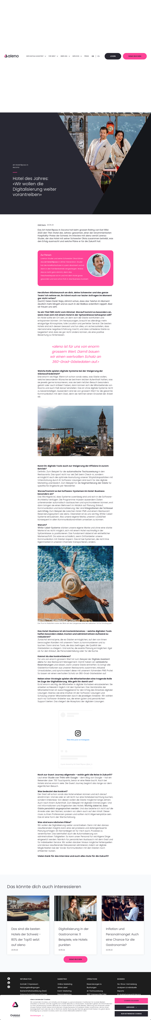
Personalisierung (64, 994)
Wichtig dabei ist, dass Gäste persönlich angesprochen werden (73, 807)
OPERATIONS (92, 979)
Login (113, 56)
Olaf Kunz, (42, 225)
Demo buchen (134, 56)
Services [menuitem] (76, 56)
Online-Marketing (65, 984)
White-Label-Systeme (49, 527)
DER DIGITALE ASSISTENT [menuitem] (35, 56)
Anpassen (130, 1007)
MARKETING (62, 979)
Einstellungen (35, 1016)
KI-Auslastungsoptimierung (129, 994)
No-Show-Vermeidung (127, 984)
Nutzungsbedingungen (30, 987)
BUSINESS (121, 979)
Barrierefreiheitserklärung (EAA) (33, 991)
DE (93, 56)
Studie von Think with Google (63, 777)
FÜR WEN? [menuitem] (52, 56)
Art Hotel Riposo (51, 262)
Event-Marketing (64, 991)
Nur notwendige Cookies (131, 1014)
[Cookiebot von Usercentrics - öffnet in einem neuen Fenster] (15, 1015)
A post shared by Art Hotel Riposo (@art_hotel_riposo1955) (83, 764)
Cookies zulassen (131, 1001)
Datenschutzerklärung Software (33, 994)
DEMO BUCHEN (75, 959)
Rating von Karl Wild (98, 229)
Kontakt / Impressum (29, 984)
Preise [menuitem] (86, 56)
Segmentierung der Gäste (94, 483)
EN (99, 56)
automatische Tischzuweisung (82, 471)
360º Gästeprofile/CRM (96, 994)
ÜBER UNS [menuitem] (64, 56)
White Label (62, 987)
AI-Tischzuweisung (95, 991)
